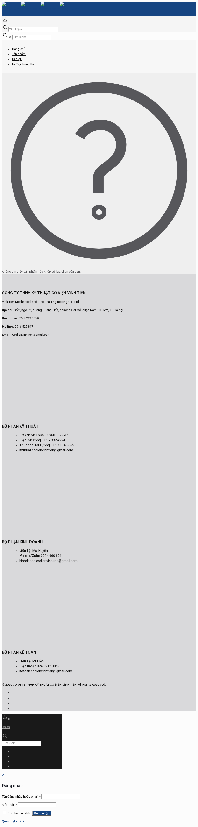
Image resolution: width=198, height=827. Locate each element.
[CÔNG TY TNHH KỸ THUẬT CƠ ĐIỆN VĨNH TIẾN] (40, 9)
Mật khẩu (9, 804)
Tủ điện (17, 59)
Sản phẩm (19, 54)
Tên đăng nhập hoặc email (21, 796)
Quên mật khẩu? (13, 821)
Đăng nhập (41, 813)
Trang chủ (18, 49)
